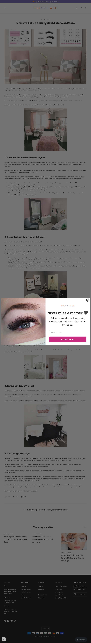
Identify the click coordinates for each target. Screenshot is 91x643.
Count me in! (67, 339)
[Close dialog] (87, 300)
